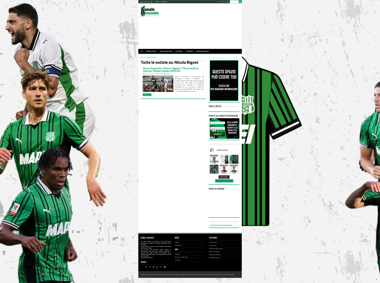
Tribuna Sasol (213, 242)
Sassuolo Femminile (214, 254)
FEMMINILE (189, 51)
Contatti (177, 254)
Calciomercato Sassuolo (216, 248)
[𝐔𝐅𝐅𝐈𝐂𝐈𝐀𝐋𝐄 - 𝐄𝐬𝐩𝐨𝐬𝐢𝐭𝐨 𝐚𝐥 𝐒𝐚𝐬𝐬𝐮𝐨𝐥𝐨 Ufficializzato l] (233, 169)
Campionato (168, 74)
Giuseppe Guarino (149, 74)
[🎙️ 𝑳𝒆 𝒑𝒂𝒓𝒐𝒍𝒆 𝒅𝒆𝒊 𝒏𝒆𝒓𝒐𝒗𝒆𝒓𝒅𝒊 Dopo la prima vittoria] (233, 159)
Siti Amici (177, 260)
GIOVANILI (178, 51)
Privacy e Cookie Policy (181, 257)
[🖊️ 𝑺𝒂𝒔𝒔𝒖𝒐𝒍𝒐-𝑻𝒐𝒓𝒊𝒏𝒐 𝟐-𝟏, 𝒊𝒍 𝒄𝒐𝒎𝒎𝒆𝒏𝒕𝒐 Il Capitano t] (224, 159)
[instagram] (225, 2)
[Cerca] (240, 1)
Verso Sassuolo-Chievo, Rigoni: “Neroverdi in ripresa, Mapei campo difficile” (171, 69)
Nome (212, 120)
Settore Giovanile (214, 251)
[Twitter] (221, 2)
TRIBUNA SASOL (151, 51)
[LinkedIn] (223, 2)
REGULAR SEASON (166, 51)
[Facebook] (219, 2)
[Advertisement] (190, 31)
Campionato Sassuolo (221, 225)
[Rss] (218, 2)
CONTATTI (164, 1)
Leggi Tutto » (147, 94)
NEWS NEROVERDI (202, 51)
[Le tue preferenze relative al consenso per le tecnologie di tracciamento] (376, 279)
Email (212, 126)
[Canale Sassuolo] (149, 10)
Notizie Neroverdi (214, 258)
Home (143, 57)
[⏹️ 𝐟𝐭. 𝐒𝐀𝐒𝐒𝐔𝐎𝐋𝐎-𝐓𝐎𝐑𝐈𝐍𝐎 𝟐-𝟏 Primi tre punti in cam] (214, 169)
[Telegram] (228, 2)
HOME (157, 1)
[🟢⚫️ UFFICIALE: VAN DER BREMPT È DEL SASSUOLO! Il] (214, 159)
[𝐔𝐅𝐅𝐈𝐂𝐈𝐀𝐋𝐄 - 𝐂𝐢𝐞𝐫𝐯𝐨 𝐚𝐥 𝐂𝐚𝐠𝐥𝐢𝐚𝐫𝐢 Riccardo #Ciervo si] (224, 169)
